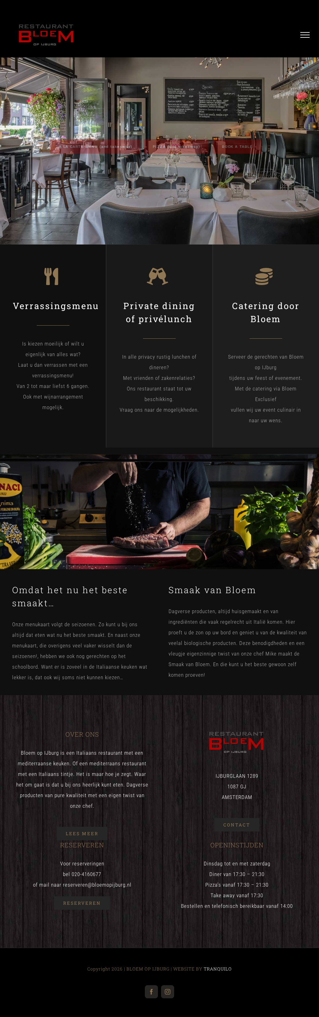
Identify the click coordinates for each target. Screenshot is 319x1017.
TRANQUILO (218, 969)
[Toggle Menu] (305, 35)
